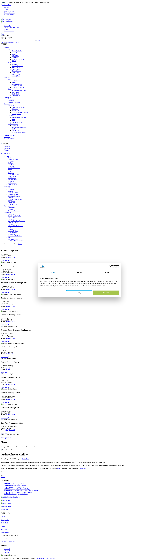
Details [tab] (79, 272)
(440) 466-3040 (10, 369)
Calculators (11, 217)
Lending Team (12, 184)
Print (2, 438)
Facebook (7, 146)
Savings (10, 163)
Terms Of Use (40, 558)
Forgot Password (6, 42)
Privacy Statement (50, 558)
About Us (7, 9)
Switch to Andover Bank (15, 241)
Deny (79, 293)
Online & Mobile (13, 159)
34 (5, 494)
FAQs (6, 29)
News (10, 227)
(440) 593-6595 (10, 321)
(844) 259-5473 (10, 14)
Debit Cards (11, 166)
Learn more (4, 260)
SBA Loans (11, 201)
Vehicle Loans (12, 178)
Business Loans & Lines (15, 199)
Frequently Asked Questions (16, 221)
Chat (6, 509)
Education (11, 214)
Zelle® (10, 169)
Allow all (106, 293)
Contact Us (7, 26)
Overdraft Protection (14, 168)
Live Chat (4, 538)
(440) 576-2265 (10, 384)
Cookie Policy (5, 523)
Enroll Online (15, 42)
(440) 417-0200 (10, 399)
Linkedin (7, 148)
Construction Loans (14, 174)
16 (5, 489)
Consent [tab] (52, 272)
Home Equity (12, 176)
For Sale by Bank (13, 231)
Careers (3, 516)
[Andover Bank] (6, 5)
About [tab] (107, 272)
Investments (7, 206)
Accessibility (4, 529)
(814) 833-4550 (10, 414)
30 (5, 492)
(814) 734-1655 (10, 354)
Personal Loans (12, 179)
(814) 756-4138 (10, 257)
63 (5, 490)
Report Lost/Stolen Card (11, 27)
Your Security (12, 219)
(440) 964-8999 (10, 289)
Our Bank (11, 224)
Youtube (6, 150)
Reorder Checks (9, 31)
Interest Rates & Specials (15, 226)
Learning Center (13, 222)
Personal (6, 156)
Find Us (6, 8)
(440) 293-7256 (10, 338)
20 (5, 487)
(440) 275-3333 (10, 306)
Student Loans (12, 183)
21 (5, 485)
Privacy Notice (5, 520)
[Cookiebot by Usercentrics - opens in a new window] (111, 266)
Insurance (11, 209)
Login (2, 17)
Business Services (13, 193)
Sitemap (3, 526)
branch (59, 468)
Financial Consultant (14, 211)
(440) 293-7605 (10, 274)
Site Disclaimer (5, 532)
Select (2, 39)
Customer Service (9, 11)
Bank (9, 158)
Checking (11, 161)
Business (7, 186)
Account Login (5, 153)
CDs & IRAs (12, 164)
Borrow (10, 171)
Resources (7, 212)
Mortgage (11, 173)
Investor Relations (9, 13)
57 (5, 484)
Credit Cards (11, 181)
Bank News (25, 459)
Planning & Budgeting (14, 216)
